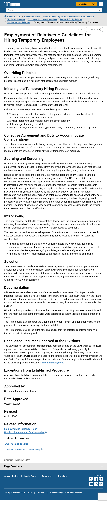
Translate (94, 29)
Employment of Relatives (16, 443)
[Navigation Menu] (101, 4)
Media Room (30, 476)
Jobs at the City (11, 476)
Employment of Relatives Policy (20, 428)
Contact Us (47, 476)
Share (82, 29)
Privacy (40, 492)
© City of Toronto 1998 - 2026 (18, 492)
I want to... (82, 3)
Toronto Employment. (53, 362)
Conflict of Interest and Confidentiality (24, 432)
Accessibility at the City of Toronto (66, 492)
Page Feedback (13, 466)
